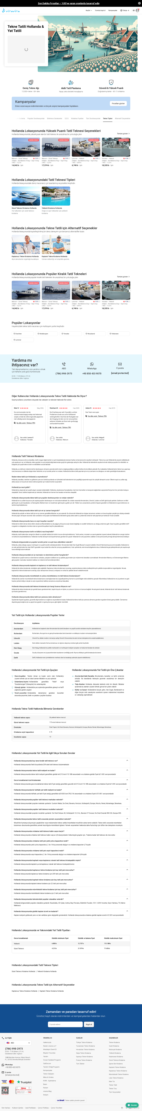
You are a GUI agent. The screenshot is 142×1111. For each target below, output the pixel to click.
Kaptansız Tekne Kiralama (118, 1071)
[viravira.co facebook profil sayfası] (126, 1108)
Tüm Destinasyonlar (93, 118)
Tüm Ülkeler (80, 1064)
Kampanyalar (113, 10)
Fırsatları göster (118, 103)
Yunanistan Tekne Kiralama (85, 1046)
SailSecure (47, 1063)
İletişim (45, 1095)
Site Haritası (6, 1108)
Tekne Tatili (113, 1085)
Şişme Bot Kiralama (116, 1064)
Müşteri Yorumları (49, 1053)
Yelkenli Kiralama (115, 1053)
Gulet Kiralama (114, 1046)
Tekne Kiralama (19, 118)
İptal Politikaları (30, 1108)
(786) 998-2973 (14, 1048)
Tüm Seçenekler (115, 1092)
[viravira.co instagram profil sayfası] (122, 1108)
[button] (11, 147)
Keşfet (88, 10)
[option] (26, 152)
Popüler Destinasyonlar (35, 118)
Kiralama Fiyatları (77, 118)
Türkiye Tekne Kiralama (84, 1042)
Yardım (45, 1056)
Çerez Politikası (43, 1108)
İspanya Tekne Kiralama (84, 1057)
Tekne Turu (113, 1089)
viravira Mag (47, 1091)
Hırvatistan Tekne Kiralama (85, 1049)
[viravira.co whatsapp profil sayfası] (138, 1108)
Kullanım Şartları (17, 1108)
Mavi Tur (112, 1081)
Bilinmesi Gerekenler (54, 118)
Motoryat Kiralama (115, 1049)
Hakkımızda (47, 1042)
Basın (45, 1084)
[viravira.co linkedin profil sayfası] (130, 1108)
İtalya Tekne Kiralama (83, 1053)
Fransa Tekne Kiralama (84, 1060)
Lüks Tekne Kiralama (116, 1078)
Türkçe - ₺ (126, 10)
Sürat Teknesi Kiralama (117, 1060)
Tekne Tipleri (107, 118)
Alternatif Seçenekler (122, 118)
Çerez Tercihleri (56, 1108)
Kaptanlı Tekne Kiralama (117, 1067)
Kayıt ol (89, 1024)
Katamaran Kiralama (116, 1057)
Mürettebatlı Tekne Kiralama (118, 1074)
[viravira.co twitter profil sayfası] (134, 1108)
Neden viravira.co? (49, 1046)
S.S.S (67, 118)
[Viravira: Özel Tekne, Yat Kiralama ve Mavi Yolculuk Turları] (11, 10)
